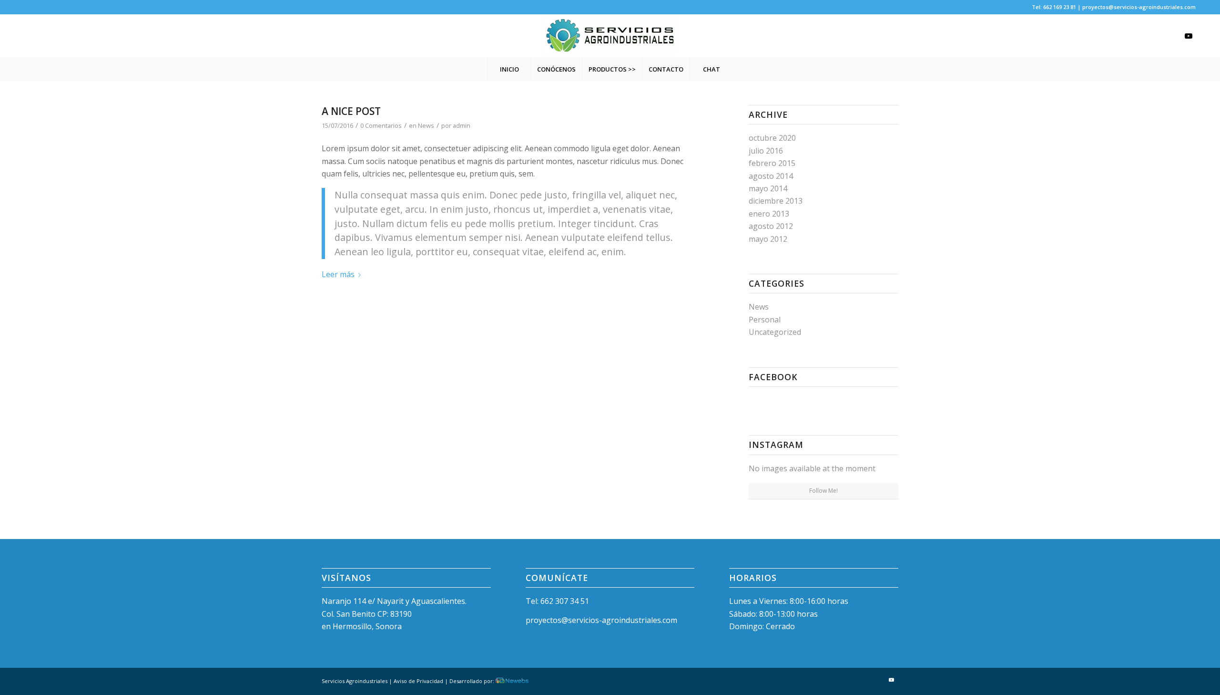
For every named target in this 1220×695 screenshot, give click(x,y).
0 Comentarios (381, 125)
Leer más (338, 274)
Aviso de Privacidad (418, 681)
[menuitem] (509, 69)
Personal (765, 319)
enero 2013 (769, 213)
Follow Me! (823, 491)
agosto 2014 (771, 176)
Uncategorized (775, 332)
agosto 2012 (771, 226)
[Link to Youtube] (1188, 36)
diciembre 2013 (776, 201)
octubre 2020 (772, 138)
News (426, 125)
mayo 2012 (768, 239)
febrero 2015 (772, 163)
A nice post (351, 111)
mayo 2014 (768, 188)
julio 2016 (766, 150)
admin (461, 125)
